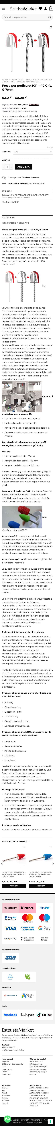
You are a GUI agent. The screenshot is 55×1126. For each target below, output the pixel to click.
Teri (3, 1090)
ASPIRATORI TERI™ (38, 1090)
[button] (3, 8)
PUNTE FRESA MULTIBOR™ (41, 1101)
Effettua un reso (36, 1064)
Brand (4, 1072)
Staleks (5, 1098)
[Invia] (49, 17)
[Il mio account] (45, 8)
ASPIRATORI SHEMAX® (39, 1088)
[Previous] (2, 869)
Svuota (50, 147)
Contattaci (6, 1074)
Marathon (6, 1096)
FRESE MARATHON (37, 1096)
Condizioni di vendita (38, 1069)
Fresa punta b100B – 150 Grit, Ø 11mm (40, 875)
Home (5, 80)
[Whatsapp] (7, 1119)
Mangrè (5, 1103)
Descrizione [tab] (8, 218)
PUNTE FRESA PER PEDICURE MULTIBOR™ (31, 80)
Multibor (5, 1101)
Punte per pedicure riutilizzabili (22, 82)
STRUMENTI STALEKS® (39, 1098)
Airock (4, 1093)
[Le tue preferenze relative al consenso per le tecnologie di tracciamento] (50, 1121)
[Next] (52, 869)
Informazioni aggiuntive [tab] (15, 223)
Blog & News (7, 1069)
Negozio (5, 1061)
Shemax (5, 1088)
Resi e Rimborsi (36, 1061)
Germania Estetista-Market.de (36, 829)
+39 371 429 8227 (8, 1047)
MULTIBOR (14, 202)
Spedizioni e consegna (38, 1067)
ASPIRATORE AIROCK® (39, 1093)
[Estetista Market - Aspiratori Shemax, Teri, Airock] (23, 8)
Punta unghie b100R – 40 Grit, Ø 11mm (13, 875)
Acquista (23, 167)
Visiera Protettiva (15, 562)
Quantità (6, 151)
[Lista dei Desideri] (40, 8)
